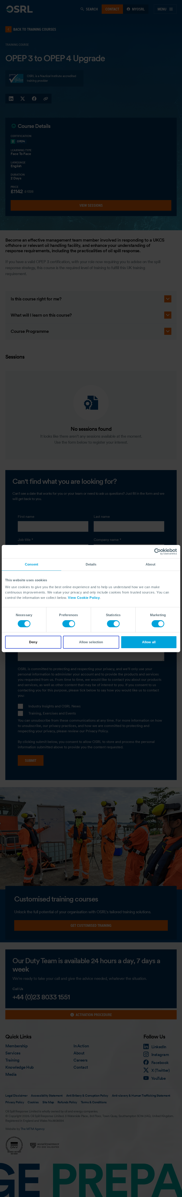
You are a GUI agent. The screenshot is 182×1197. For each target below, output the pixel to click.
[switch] (68, 623)
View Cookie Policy (84, 597)
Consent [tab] (31, 564)
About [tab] (150, 564)
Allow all (149, 642)
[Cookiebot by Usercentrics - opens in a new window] (157, 551)
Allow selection (91, 642)
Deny (33, 642)
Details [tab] (91, 564)
